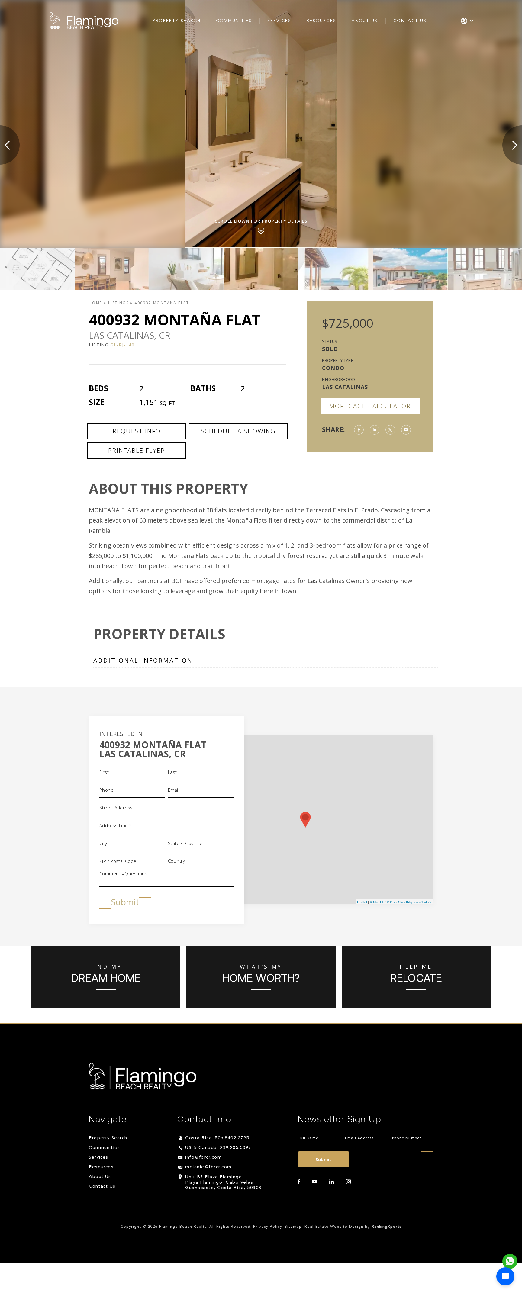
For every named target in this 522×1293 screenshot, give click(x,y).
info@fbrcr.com (203, 1157)
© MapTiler (378, 901)
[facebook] (299, 1182)
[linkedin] (331, 1182)
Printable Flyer (136, 450)
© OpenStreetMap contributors (409, 901)
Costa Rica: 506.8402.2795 (217, 1138)
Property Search (177, 21)
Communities (234, 21)
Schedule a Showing (238, 431)
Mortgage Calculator (370, 406)
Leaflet (362, 901)
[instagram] (348, 1182)
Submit (125, 901)
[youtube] (314, 1182)
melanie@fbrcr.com (208, 1167)
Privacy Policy (267, 1227)
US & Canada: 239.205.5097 (218, 1148)
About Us (365, 21)
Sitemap (293, 1227)
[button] (505, 1276)
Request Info (137, 431)
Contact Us (410, 21)
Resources (321, 21)
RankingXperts (387, 1227)
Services (279, 21)
